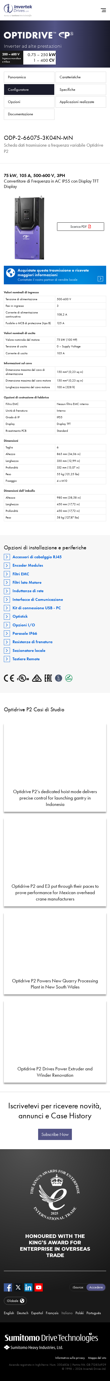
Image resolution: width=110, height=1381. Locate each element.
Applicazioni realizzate (77, 101)
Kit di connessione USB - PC (37, 608)
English (9, 1312)
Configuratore (18, 89)
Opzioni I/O (24, 625)
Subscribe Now (55, 1134)
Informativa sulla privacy (70, 1358)
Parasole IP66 (25, 633)
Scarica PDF (78, 226)
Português (93, 1312)
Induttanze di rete (28, 590)
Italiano (67, 1312)
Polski (79, 1312)
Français (52, 1312)
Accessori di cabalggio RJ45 (37, 557)
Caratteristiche (70, 77)
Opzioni (14, 101)
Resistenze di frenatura (32, 641)
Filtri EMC (21, 574)
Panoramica (17, 77)
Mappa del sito (97, 1358)
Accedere (96, 1287)
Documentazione (20, 114)
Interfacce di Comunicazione (38, 599)
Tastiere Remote (26, 659)
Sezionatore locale (29, 650)
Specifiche (67, 89)
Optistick (20, 616)
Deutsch (22, 1312)
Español (37, 1312)
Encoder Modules (28, 565)
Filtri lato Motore (27, 582)
